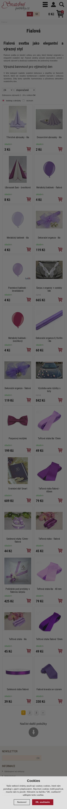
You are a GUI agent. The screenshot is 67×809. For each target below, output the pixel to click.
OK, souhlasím (43, 802)
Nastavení (21, 802)
